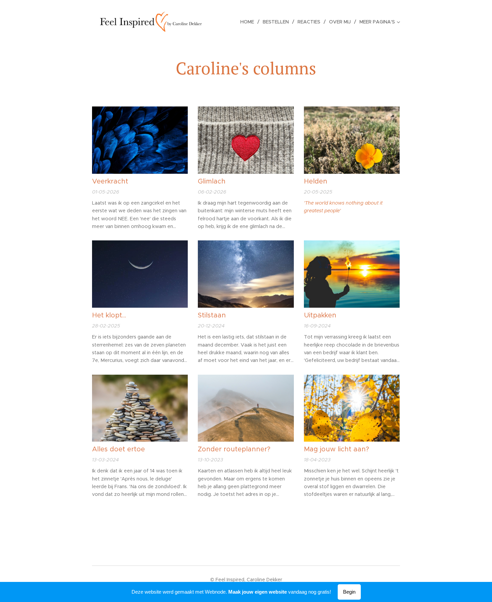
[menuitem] (249, 21)
